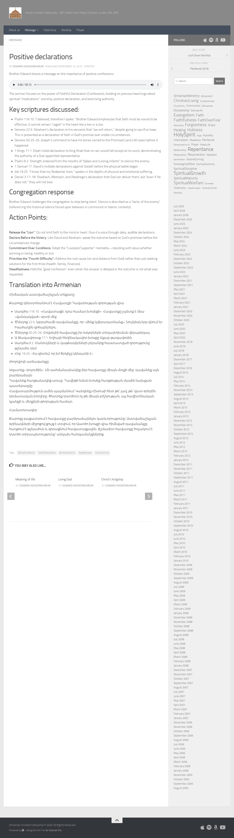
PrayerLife (205, 144)
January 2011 (181, 508)
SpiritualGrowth (190, 173)
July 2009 (179, 586)
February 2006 (182, 766)
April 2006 (179, 757)
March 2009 (180, 604)
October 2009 (181, 573)
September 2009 (183, 578)
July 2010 (179, 534)
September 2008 (183, 630)
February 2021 (182, 302)
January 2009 (181, 613)
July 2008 (179, 639)
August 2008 (181, 635)
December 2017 (183, 359)
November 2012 (183, 425)
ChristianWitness (207, 101)
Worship (66, 30)
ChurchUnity (179, 106)
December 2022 (183, 258)
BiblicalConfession (26, 452)
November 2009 (183, 569)
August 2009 (181, 582)
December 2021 (183, 280)
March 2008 (180, 656)
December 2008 (183, 617)
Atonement (207, 96)
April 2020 (179, 337)
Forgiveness (196, 125)
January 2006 (181, 770)
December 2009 (183, 565)
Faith (200, 115)
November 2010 (183, 517)
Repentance (200, 149)
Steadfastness (85, 452)
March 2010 (180, 552)
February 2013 (182, 412)
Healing (180, 130)
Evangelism (184, 115)
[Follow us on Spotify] (211, 40)
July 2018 (179, 350)
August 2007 (181, 687)
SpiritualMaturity (186, 178)
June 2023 (179, 250)
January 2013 (181, 416)
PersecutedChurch (182, 145)
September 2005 (183, 783)
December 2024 (183, 232)
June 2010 (179, 538)
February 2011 (182, 503)
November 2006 (183, 726)
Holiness (195, 130)
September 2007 (183, 683)
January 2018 (181, 355)
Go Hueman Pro (53, 830)
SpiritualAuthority (67, 452)
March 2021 (180, 298)
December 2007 (183, 670)
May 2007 (179, 700)
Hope (199, 135)
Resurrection (196, 155)
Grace (211, 125)
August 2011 (181, 482)
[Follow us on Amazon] (217, 40)
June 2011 (179, 490)
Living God (65, 479)
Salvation (212, 154)
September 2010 (183, 525)
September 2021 (183, 285)
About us (14, 30)
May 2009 (179, 595)
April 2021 (179, 293)
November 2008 (183, 621)
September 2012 (183, 433)
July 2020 (179, 324)
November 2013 (183, 390)
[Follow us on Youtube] (222, 40)
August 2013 (181, 398)
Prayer (80, 30)
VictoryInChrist (102, 452)
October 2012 (181, 429)
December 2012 (183, 420)
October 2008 (181, 626)
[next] (148, 496)
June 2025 (179, 223)
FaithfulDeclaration (47, 452)
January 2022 (181, 276)
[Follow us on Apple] (205, 40)
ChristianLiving (186, 100)
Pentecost (208, 140)
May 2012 (179, 447)
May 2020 (179, 333)
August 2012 (181, 438)
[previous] (11, 496)
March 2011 (180, 499)
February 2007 (182, 713)
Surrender (209, 183)
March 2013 (180, 407)
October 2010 (181, 521)
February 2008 (182, 661)
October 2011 (181, 473)
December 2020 (183, 311)
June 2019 (179, 346)
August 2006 (181, 740)
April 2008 (179, 652)
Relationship (180, 150)
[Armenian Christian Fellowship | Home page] (15, 12)
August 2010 (181, 530)
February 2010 (182, 556)
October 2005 (181, 779)
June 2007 (179, 696)
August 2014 (181, 372)
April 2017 (179, 363)
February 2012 (182, 455)
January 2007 (181, 718)
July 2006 (179, 744)
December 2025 (183, 219)
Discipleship (181, 110)
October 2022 (181, 263)
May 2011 (179, 495)
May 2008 (179, 648)
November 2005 (183, 775)
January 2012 (181, 460)
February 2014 (182, 385)
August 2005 (181, 788)
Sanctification (179, 159)
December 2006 (183, 722)
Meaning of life (25, 479)
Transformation (194, 188)
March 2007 (180, 709)
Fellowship (179, 125)
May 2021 (179, 289)
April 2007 (179, 705)
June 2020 (179, 328)
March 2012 (180, 451)
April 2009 (179, 600)
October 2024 (181, 237)
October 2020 (181, 320)
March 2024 (180, 245)
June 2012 (179, 442)
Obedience (195, 140)
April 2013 (179, 403)
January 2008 (181, 665)
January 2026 (181, 215)
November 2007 (183, 674)
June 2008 (179, 643)
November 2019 (183, 342)
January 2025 (181, 228)
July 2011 (179, 486)
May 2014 (179, 381)
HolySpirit (184, 134)
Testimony (50, 30)
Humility (208, 135)
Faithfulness (185, 120)
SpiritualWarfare (188, 183)
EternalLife (197, 110)
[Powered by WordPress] (23, 830)
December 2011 (183, 464)
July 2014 (179, 377)
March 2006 (180, 761)
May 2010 (179, 543)
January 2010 (181, 560)
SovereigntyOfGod (184, 164)
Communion (193, 105)
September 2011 (183, 477)
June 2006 (179, 748)
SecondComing (195, 159)
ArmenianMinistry (186, 96)
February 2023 (182, 254)
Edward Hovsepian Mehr (28, 66)
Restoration (180, 154)
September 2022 (183, 267)
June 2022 (179, 272)
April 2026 (179, 210)
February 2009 (182, 608)
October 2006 (181, 731)
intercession (181, 140)
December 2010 (183, 512)
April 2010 (179, 547)
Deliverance (207, 106)
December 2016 (183, 368)
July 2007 (179, 691)
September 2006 (183, 735)
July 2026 (179, 206)
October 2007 (181, 678)
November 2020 (183, 315)
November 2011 (183, 468)
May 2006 (179, 753)
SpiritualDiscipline (185, 168)
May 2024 (179, 241)
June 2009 (179, 591)
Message (30, 30)
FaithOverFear (209, 120)
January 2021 (181, 307)
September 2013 (183, 394)
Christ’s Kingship (112, 479)
